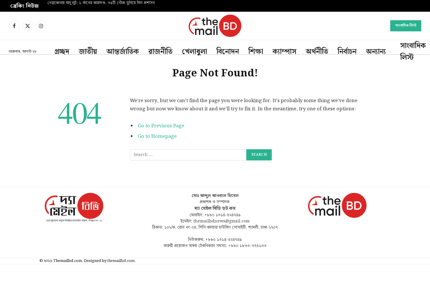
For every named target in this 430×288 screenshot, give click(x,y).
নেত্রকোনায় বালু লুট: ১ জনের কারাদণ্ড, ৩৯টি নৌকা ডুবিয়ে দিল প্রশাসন (101, 3)
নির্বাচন (347, 52)
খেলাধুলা (194, 52)
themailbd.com (121, 261)
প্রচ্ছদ (61, 52)
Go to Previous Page (161, 126)
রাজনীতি (160, 52)
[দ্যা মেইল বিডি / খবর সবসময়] (215, 26)
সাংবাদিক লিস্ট (405, 25)
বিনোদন (227, 52)
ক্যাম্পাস (284, 52)
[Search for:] (188, 154)
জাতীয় (88, 52)
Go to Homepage (157, 136)
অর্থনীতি (317, 52)
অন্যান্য (376, 52)
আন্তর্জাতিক (122, 52)
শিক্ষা (255, 52)
